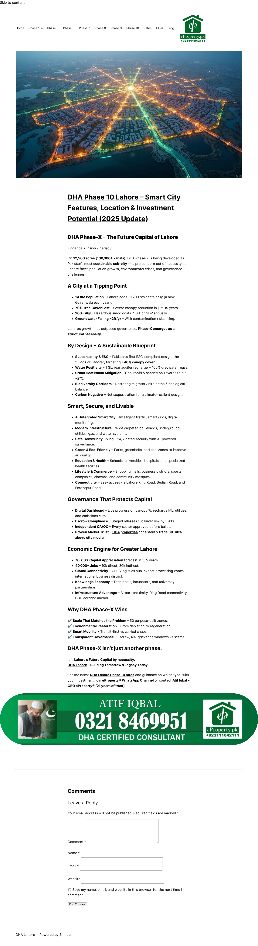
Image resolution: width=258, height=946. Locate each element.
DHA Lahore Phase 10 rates (112, 675)
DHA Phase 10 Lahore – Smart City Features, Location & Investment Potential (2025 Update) (124, 208)
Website (74, 879)
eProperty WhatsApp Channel (128, 680)
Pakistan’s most (97, 264)
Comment (77, 842)
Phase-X (145, 329)
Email (73, 866)
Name (74, 853)
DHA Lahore (77, 665)
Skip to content (12, 3)
